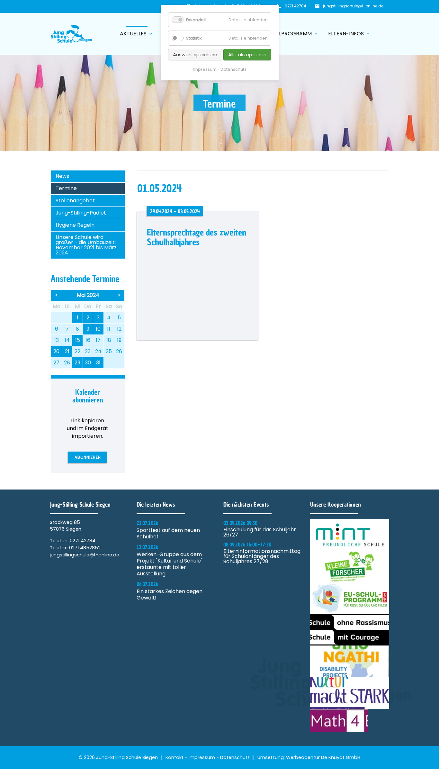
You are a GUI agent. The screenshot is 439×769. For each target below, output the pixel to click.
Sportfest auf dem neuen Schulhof (168, 533)
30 (88, 362)
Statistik (194, 38)
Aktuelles (136, 33)
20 (56, 351)
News (62, 176)
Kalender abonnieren (87, 396)
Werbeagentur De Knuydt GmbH (323, 757)
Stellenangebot (75, 200)
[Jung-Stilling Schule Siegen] (71, 34)
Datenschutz (235, 757)
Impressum (202, 757)
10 (98, 329)
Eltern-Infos (349, 33)
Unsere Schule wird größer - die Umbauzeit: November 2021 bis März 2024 (86, 244)
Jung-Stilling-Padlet (81, 212)
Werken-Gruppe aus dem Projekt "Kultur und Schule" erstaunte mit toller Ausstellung (169, 564)
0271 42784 (295, 6)
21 (67, 351)
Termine (66, 188)
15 (77, 340)
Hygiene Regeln (75, 225)
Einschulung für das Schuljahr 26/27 (259, 532)
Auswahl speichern (195, 54)
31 (98, 362)
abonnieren (88, 457)
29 (77, 362)
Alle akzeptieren (247, 54)
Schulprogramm (291, 33)
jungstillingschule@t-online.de (353, 6)
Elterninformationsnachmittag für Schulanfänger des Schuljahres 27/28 (261, 556)
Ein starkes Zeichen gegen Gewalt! (169, 594)
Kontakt (175, 757)
